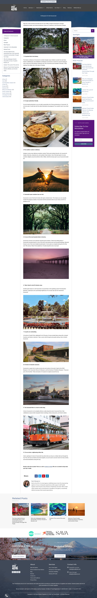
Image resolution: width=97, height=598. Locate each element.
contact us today (48, 466)
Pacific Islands (5, 91)
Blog (64, 7)
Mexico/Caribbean (6, 89)
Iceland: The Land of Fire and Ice (11, 65)
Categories (6, 38)
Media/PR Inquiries (74, 567)
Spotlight (6, 42)
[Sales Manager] (67, 572)
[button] (36, 476)
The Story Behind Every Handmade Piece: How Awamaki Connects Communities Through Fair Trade (11, 54)
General (4, 88)
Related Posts (7, 49)
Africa (3, 79)
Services (31, 7)
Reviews (70, 7)
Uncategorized (6, 95)
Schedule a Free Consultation (48, 1)
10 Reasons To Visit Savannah (11, 35)
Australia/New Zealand (8, 82)
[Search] (92, 30)
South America (6, 93)
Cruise (3, 84)
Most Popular (7, 44)
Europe (4, 86)
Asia (3, 81)
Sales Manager (73, 572)
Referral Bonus (77, 7)
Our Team (57, 7)
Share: (5, 40)
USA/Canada (5, 96)
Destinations (39, 7)
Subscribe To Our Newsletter (10, 47)
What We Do (49, 7)
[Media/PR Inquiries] (67, 567)
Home (25, 7)
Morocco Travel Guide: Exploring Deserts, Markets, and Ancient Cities (11, 69)
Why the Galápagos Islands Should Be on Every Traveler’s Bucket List (10, 60)
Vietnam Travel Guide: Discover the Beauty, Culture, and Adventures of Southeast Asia (88, 112)
